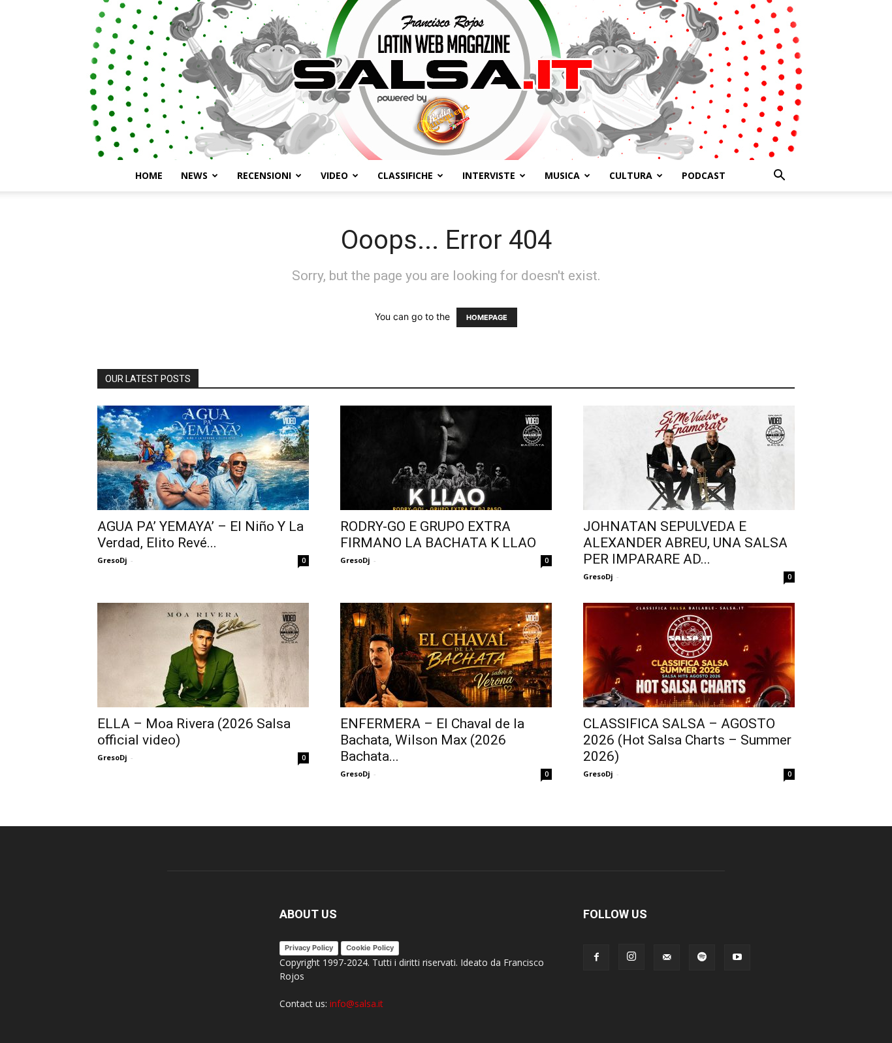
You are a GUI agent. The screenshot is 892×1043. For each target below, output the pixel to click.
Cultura (630, 175)
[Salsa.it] (446, 80)
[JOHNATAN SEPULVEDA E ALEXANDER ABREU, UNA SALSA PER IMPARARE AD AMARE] (689, 458)
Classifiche (405, 175)
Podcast (703, 175)
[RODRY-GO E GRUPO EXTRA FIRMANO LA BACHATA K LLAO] (446, 458)
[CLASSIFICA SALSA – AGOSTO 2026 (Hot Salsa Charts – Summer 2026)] (689, 655)
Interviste (488, 175)
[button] (779, 176)
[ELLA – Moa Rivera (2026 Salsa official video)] (203, 655)
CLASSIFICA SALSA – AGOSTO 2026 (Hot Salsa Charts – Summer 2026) (687, 740)
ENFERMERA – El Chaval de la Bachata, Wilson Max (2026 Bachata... (432, 740)
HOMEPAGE (486, 317)
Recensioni (264, 175)
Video (334, 175)
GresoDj (112, 560)
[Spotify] (702, 957)
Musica (562, 175)
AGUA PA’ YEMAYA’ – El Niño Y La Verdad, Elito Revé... (200, 535)
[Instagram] (631, 957)
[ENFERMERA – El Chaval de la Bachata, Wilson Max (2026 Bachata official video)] (446, 655)
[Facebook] (596, 957)
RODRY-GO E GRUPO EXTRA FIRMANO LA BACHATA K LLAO (438, 535)
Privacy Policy (309, 947)
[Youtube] (737, 957)
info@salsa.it (356, 1003)
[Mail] (667, 957)
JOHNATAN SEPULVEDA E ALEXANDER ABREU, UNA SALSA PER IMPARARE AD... (685, 543)
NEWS (194, 175)
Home (149, 175)
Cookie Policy (370, 947)
